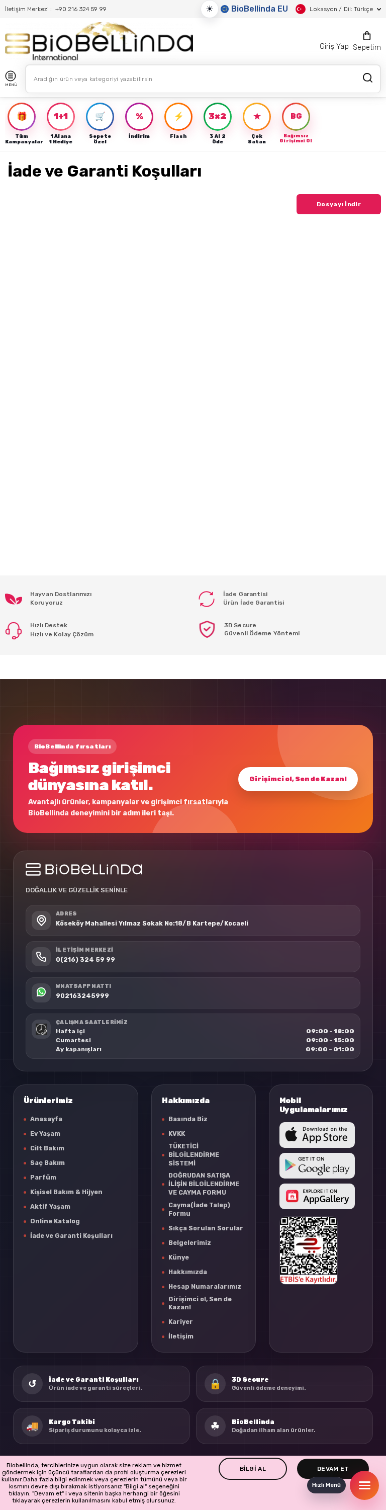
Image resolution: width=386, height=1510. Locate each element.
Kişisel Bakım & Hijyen (66, 1192)
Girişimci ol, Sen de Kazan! (298, 779)
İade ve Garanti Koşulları (71, 1235)
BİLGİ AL (253, 1468)
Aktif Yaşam (50, 1206)
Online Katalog (55, 1221)
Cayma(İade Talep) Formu (199, 1209)
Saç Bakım (47, 1162)
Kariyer (180, 1321)
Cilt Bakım (47, 1148)
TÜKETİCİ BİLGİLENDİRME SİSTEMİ (193, 1154)
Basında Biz (188, 1119)
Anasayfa (46, 1119)
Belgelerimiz (189, 1242)
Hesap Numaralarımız (204, 1286)
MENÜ (11, 84)
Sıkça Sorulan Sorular (205, 1228)
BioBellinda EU (259, 9)
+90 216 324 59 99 (81, 9)
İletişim (181, 1336)
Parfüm (43, 1177)
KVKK (176, 1133)
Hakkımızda (187, 1272)
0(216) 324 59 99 (85, 959)
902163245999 (82, 995)
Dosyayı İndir (339, 204)
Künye (178, 1257)
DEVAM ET (333, 1468)
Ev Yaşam (45, 1133)
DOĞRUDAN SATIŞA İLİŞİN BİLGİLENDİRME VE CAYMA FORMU (203, 1183)
